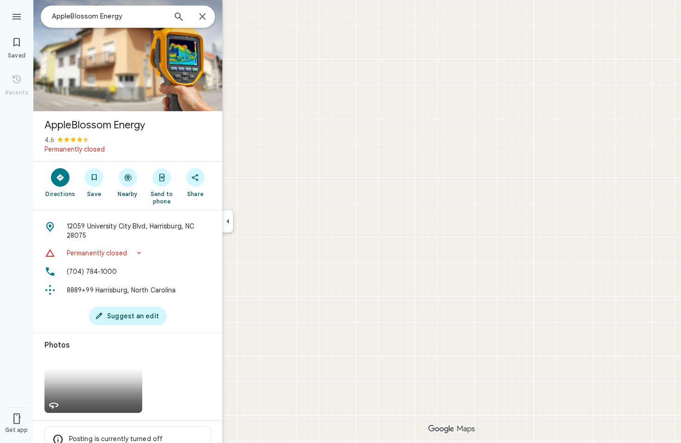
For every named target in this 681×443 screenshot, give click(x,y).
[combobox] (109, 16)
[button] (127, 253)
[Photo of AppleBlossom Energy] (127, 55)
